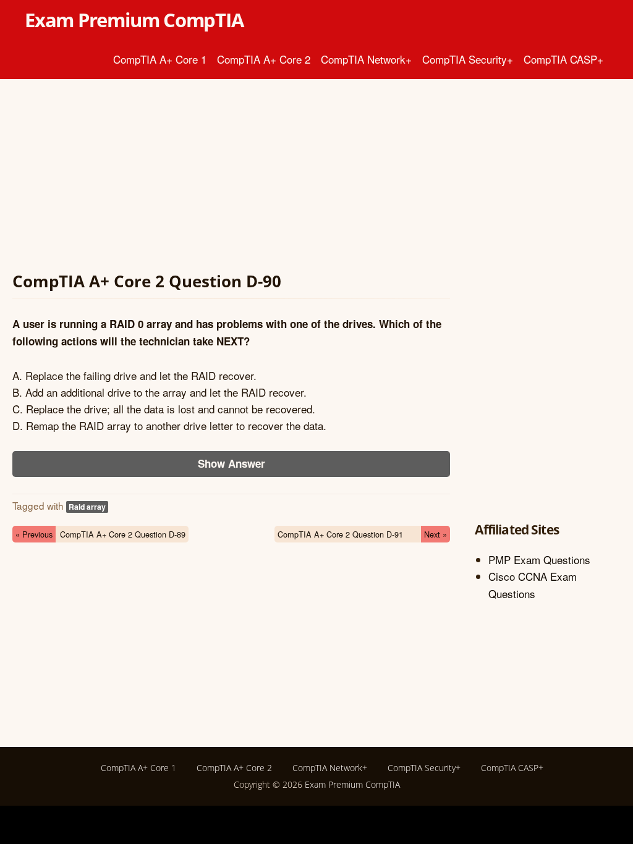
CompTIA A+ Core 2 (263, 59)
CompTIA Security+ (467, 59)
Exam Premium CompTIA (134, 20)
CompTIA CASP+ (563, 59)
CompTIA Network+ (366, 59)
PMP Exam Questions (539, 559)
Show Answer (231, 463)
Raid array (87, 506)
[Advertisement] (231, 177)
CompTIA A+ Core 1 (159, 59)
